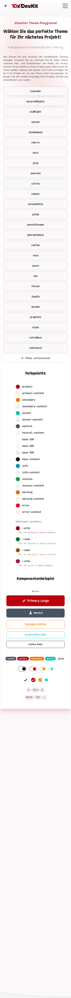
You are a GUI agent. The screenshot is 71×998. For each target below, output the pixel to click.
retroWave (35, 337)
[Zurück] (5, 5)
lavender (35, 91)
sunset (35, 122)
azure (35, 265)
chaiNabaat (36, 132)
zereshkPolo (35, 204)
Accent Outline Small (35, 634)
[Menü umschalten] (65, 5)
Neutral (38, 612)
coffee (35, 245)
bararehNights (35, 101)
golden (35, 306)
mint (35, 152)
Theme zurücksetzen (37, 358)
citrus (35, 183)
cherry (35, 142)
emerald (35, 173)
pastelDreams (35, 224)
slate (35, 327)
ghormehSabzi (35, 235)
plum (35, 163)
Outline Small (35, 644)
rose (35, 255)
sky (35, 276)
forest (35, 286)
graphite (35, 317)
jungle (35, 296)
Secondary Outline (35, 624)
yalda (35, 214)
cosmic (35, 193)
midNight (35, 111)
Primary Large (38, 601)
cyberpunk (35, 347)
